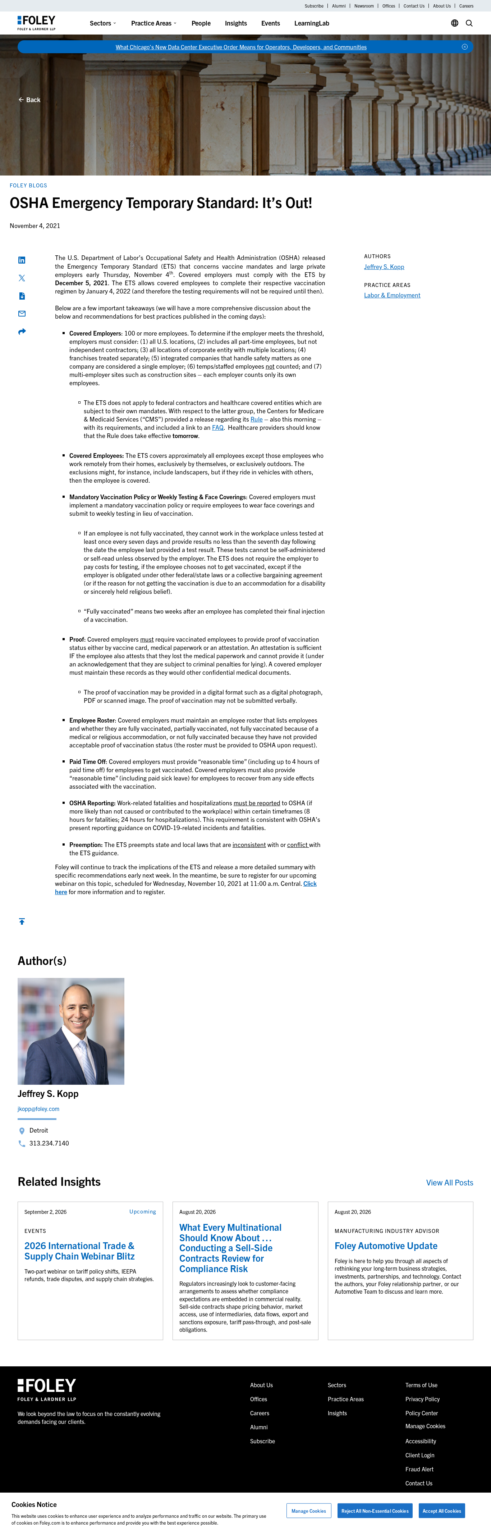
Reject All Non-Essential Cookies (375, 1511)
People (201, 23)
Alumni (339, 6)
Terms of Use (421, 1384)
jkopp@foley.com (38, 1108)
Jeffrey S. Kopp (384, 266)
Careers (466, 6)
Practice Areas (151, 23)
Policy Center (421, 1412)
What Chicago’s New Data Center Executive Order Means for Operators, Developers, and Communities (241, 46)
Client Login (420, 1454)
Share (22, 331)
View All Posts (449, 1182)
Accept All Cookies (442, 1511)
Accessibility (420, 1440)
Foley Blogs (28, 185)
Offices (388, 6)
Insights (236, 23)
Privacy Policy (422, 1398)
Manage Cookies (309, 1511)
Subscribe (314, 6)
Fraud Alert (419, 1468)
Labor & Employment (392, 295)
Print (22, 296)
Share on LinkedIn (22, 260)
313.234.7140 (49, 1143)
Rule (257, 419)
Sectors (100, 23)
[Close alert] (465, 47)
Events (270, 23)
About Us (442, 6)
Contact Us (414, 6)
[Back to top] (22, 923)
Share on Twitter (22, 278)
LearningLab (311, 23)
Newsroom (364, 6)
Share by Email (22, 313)
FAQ (218, 427)
